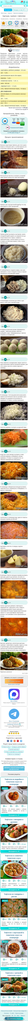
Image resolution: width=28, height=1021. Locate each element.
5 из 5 (18, 733)
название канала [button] (13, 724)
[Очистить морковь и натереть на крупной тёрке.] (14, 438)
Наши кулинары (19, 1013)
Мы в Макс (14, 701)
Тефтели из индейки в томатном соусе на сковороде (14, 781)
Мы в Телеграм (14, 721)
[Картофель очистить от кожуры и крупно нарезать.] (14, 559)
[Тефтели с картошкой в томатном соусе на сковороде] (14, 948)
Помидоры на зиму (18, 10)
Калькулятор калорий (6, 1011)
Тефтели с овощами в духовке (14, 820)
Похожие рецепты (5, 18)
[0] (18, 25)
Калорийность (19, 18)
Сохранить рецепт (15, 1018)
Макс (18, 1015)
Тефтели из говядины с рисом (14, 895)
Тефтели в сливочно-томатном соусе (14, 856)
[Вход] (27, 1)
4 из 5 (16, 733)
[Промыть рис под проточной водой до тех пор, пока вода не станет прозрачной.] (14, 217)
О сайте (12, 1013)
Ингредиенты (12, 18)
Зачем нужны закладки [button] (14, 684)
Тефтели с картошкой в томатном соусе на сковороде (14, 935)
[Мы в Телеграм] (14, 714)
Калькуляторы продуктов (19, 1011)
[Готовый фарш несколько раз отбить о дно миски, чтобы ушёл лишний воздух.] (14, 313)
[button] (22, 25)
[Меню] (1, 2)
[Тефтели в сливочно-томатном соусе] (14, 869)
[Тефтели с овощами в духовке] (14, 833)
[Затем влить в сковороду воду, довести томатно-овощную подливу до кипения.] (14, 530)
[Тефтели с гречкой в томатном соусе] (14, 986)
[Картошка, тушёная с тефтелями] (14, 38)
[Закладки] (24, 1)
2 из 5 (12, 733)
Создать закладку (15, 681)
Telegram (23, 1015)
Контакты (6, 1013)
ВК (12, 1015)
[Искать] (25, 6)
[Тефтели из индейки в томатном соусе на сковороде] (14, 795)
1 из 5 (9, 733)
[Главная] (11, 2)
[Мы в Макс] (14, 694)
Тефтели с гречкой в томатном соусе (14, 974)
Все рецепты (8, 10)
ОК (15, 1015)
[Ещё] (25, 10)
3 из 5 (14, 733)
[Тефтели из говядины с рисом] (14, 908)
